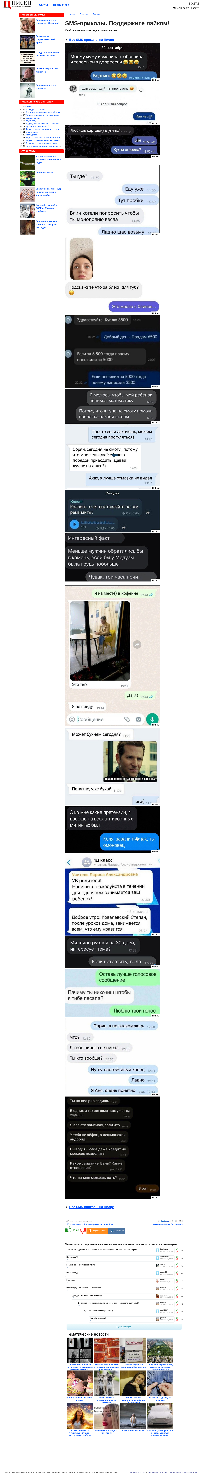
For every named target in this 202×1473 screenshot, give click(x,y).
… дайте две (31, 132)
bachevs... (164, 1249)
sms (75, 1221)
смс (71, 1221)
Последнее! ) (31, 135)
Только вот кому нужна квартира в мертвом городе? (50, 146)
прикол (89, 1221)
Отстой (28, 106)
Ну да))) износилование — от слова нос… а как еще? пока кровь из (58, 123)
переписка (81, 1221)
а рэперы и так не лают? (37, 126)
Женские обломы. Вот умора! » (168, 1224)
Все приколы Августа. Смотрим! (106, 1431)
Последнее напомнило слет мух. (41, 143)
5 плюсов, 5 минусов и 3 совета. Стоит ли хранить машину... (160, 1432)
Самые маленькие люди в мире (79, 1398)
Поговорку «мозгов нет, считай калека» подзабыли (49, 112)
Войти (194, 3)
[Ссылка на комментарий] (67, 1252)
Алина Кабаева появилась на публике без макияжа (133, 1399)
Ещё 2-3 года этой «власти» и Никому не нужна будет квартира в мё (58, 137)
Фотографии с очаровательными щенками (106, 1399)
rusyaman (164, 1295)
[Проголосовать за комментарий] (178, 1252)
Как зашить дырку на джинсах (160, 1398)
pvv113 (163, 1287)
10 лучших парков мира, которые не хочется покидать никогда (160, 1366)
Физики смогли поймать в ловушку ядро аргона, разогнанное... (106, 1366)
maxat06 (163, 1272)
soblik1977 (164, 1257)
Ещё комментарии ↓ (124, 1327)
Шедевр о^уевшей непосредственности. (44, 140)
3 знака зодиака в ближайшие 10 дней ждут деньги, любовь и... (80, 1434)
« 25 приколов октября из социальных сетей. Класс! (90, 1224)
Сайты (43, 4)
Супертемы (27, 150)
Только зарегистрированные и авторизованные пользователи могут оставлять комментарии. (121, 1244)
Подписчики (61, 4)
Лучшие (96, 14)
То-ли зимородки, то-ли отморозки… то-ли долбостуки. (52, 115)
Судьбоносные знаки (133, 1430)
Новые (72, 14)
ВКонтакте (119, 1231)
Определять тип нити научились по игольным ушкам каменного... (80, 1366)
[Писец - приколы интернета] (17, 9)
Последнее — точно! (35, 109)
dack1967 (164, 1310)
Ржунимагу (30, 120)
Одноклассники (99, 1231)
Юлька (180, 1221)
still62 (162, 1264)
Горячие (84, 14)
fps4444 (163, 1280)
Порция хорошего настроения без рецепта (133, 1365)
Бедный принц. (32, 118)
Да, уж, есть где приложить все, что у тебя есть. (48, 129)
